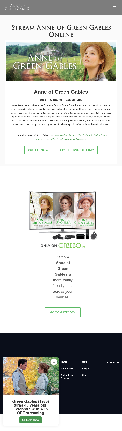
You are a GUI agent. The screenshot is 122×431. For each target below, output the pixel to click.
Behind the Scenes (67, 377)
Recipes (85, 368)
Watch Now (38, 150)
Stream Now (30, 419)
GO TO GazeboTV (62, 312)
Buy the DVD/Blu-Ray (76, 150)
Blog (84, 361)
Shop (84, 375)
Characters (67, 368)
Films (64, 361)
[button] (114, 7)
